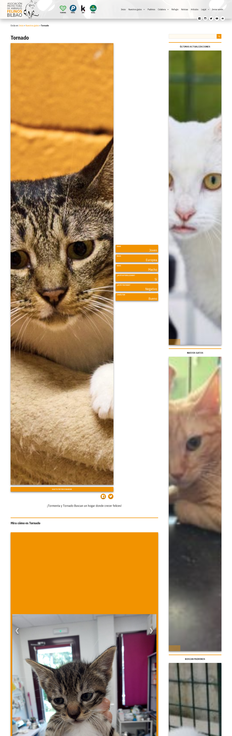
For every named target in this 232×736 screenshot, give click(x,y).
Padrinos (151, 9)
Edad (119, 246)
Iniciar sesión (217, 9)
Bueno (152, 298)
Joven (153, 250)
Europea (151, 260)
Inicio (123, 9)
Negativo (151, 289)
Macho (152, 269)
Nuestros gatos (135, 9)
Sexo (119, 266)
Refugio (174, 9)
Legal (203, 9)
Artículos (194, 9)
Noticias (184, 9)
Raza (119, 256)
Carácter (121, 295)
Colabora (162, 9)
